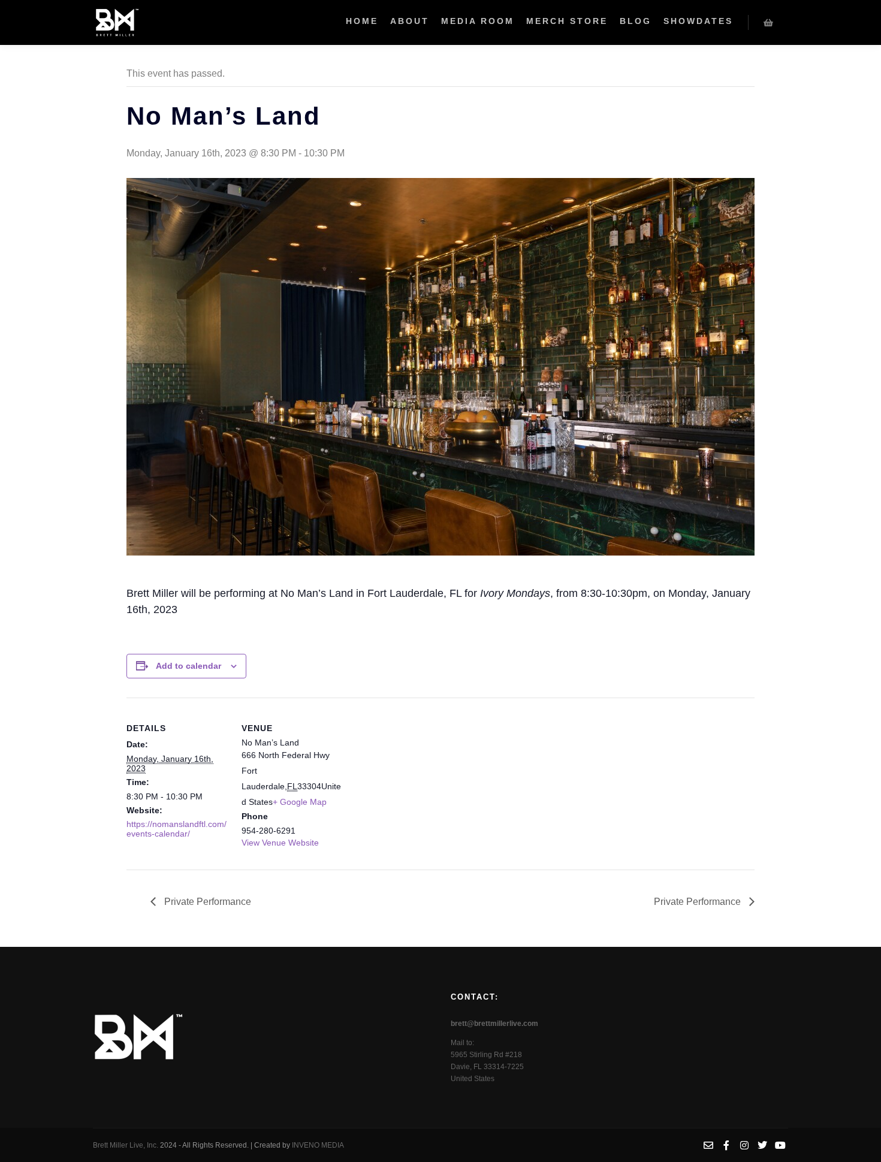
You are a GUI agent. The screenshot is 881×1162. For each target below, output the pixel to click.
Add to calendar (188, 666)
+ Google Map (300, 802)
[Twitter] (762, 1145)
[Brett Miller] (117, 22)
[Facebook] (726, 1145)
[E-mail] (708, 1145)
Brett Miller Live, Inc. (126, 1145)
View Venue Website (280, 842)
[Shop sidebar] (768, 23)
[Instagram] (744, 1145)
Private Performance (206, 902)
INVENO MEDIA (318, 1145)
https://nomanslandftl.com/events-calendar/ (176, 828)
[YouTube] (780, 1145)
